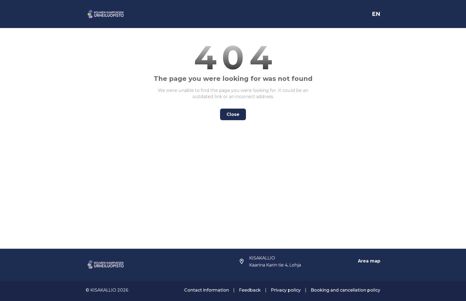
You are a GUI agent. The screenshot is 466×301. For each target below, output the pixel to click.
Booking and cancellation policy (345, 290)
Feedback (250, 290)
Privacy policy (286, 290)
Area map (369, 261)
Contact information (206, 290)
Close (233, 114)
